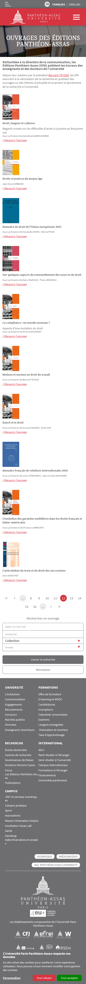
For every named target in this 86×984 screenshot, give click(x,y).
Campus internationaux (53, 765)
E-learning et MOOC (50, 699)
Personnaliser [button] (12, 978)
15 (27, 606)
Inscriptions (45, 709)
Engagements (13, 704)
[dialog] (43, 966)
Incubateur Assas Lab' (18, 826)
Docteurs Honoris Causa (20, 765)
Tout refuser (44, 978)
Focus (8, 770)
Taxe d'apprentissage (51, 735)
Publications (12, 783)
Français (58, 4)
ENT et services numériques (21, 798)
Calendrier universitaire (52, 714)
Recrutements (14, 709)
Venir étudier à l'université (54, 760)
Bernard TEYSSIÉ (58, 75)
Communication (15, 699)
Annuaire (10, 724)
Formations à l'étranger (53, 770)
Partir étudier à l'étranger (54, 755)
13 (72, 598)
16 (35, 606)
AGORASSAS (44, 856)
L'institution (12, 694)
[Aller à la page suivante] (51, 606)
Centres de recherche (18, 755)
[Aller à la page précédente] (14, 598)
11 (56, 598)
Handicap (11, 836)
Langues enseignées (50, 724)
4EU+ (41, 750)
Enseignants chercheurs (19, 730)
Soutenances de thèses (19, 760)
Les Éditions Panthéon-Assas (21, 776)
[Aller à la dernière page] (59, 606)
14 (80, 598)
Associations (12, 815)
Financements (47, 775)
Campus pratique (16, 805)
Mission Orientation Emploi (21, 821)
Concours (11, 714)
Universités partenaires (52, 780)
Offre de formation (49, 694)
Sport (8, 810)
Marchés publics (15, 719)
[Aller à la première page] (6, 598)
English (74, 4)
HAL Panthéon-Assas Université (55, 864)
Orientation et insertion (53, 730)
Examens (43, 719)
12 (64, 598)
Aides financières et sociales (21, 841)
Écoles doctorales (16, 750)
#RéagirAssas (68, 856)
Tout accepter (69, 978)
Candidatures (46, 704)
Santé (8, 831)
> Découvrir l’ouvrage (15, 140)
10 (48, 598)
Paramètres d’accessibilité (47, 4)
